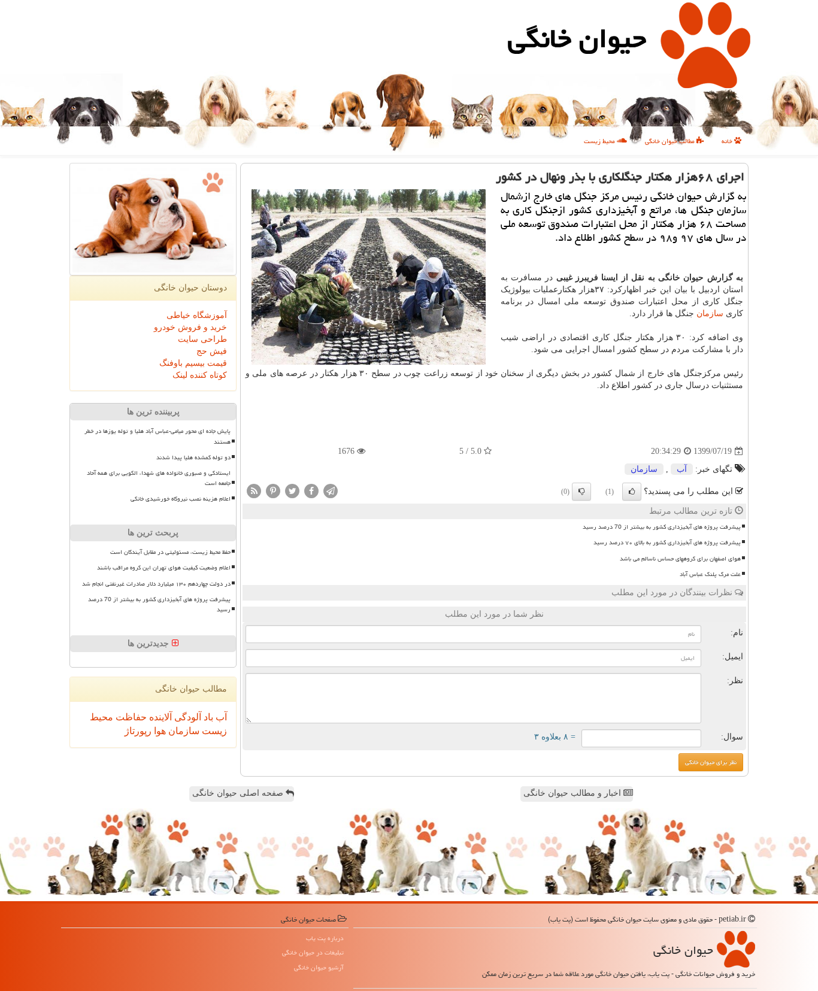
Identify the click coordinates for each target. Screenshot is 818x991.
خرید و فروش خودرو (190, 327)
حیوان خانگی (577, 38)
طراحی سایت (202, 339)
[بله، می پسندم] (631, 492)
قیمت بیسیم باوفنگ (193, 363)
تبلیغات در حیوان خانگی (313, 952)
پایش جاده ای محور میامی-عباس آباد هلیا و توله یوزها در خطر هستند (157, 436)
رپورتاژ (138, 731)
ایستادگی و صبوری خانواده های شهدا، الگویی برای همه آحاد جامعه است (159, 478)
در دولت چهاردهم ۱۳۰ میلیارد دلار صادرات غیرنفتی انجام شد (156, 584)
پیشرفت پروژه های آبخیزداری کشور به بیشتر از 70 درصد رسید (662, 527)
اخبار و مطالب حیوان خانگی (573, 793)
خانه (728, 141)
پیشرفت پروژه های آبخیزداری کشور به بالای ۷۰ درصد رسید (667, 542)
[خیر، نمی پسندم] (581, 492)
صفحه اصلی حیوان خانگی (239, 793)
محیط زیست (600, 141)
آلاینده (159, 717)
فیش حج (211, 351)
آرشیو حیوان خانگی (319, 967)
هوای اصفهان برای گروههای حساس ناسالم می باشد (680, 559)
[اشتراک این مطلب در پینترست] (273, 490)
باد (207, 717)
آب (682, 469)
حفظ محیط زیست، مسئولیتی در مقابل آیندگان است (170, 552)
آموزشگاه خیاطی (196, 315)
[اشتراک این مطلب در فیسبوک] (311, 490)
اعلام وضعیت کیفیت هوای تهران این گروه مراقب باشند (164, 568)
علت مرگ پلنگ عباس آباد (710, 574)
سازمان (709, 313)
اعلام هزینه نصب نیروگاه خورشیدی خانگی (181, 499)
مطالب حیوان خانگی (670, 141)
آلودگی (186, 717)
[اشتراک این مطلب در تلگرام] (330, 490)
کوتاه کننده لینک (199, 375)
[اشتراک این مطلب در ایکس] (292, 490)
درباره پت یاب (325, 938)
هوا (159, 731)
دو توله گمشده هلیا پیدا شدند (193, 457)
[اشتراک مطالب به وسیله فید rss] (254, 490)
